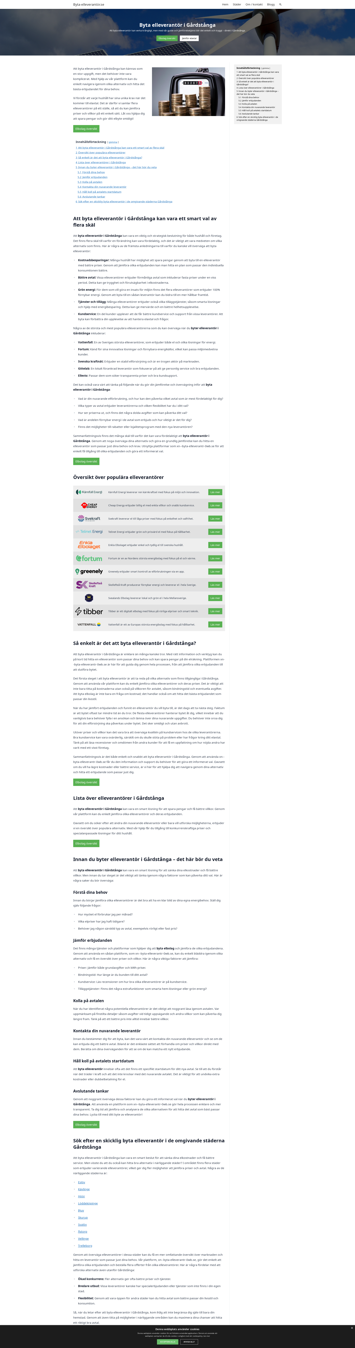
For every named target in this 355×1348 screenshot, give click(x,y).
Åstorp (82, 1231)
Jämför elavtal (189, 38)
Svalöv (82, 1224)
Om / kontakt (254, 4)
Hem (225, 4)
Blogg (271, 4)
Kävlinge (84, 1189)
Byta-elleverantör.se (88, 4)
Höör (81, 1196)
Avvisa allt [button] (189, 1342)
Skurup (83, 1217)
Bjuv (81, 1210)
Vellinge (83, 1238)
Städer (237, 4)
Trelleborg (85, 1246)
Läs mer (215, 492)
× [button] (352, 1328)
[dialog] (177, 1336)
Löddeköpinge (88, 1203)
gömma (113, 142)
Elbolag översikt (167, 38)
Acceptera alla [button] (167, 1342)
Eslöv (81, 1182)
